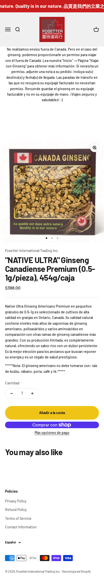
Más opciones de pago (52, 432)
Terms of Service (18, 518)
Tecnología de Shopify (76, 571)
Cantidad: (12, 383)
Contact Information (21, 527)
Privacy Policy (16, 501)
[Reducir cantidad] (11, 393)
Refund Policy (16, 509)
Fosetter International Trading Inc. (32, 250)
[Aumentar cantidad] (32, 393)
